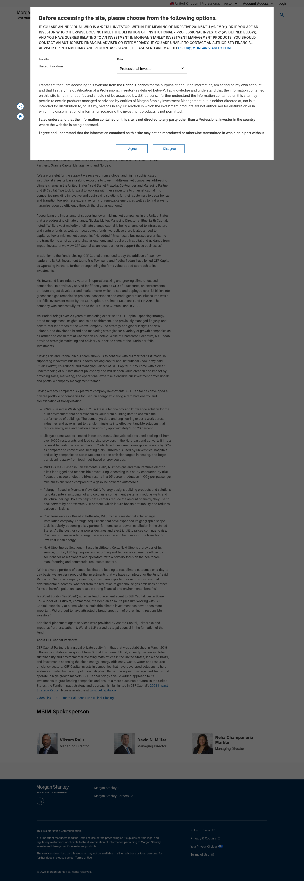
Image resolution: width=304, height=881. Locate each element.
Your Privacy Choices (204, 846)
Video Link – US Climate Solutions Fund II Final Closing (75, 698)
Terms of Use (200, 855)
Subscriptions (200, 830)
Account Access (256, 3)
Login (283, 3)
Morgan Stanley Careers (111, 796)
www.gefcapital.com (104, 690)
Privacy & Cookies (203, 838)
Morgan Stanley (105, 788)
